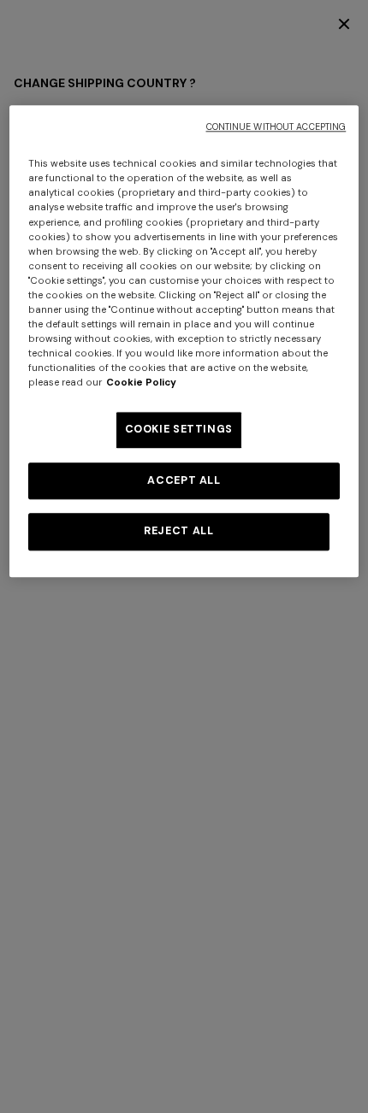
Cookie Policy (141, 383)
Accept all (183, 480)
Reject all (178, 532)
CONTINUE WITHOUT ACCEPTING (276, 127)
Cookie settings (179, 430)
